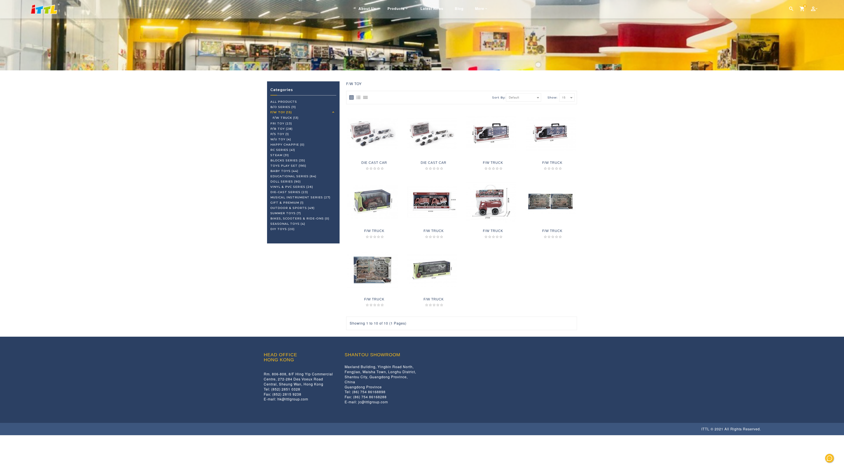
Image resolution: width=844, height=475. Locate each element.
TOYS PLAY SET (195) (288, 165)
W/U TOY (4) (280, 139)
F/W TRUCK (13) (285, 117)
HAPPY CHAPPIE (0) (287, 144)
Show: (553, 97)
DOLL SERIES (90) (285, 181)
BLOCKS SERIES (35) (287, 160)
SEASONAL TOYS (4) (287, 223)
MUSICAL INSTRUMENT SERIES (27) (300, 197)
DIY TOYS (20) (282, 229)
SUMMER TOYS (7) (285, 213)
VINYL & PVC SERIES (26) (291, 186)
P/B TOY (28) (281, 128)
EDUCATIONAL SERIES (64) (293, 176)
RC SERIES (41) (282, 150)
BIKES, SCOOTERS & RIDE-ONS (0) (299, 218)
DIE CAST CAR (374, 162)
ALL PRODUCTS (283, 101)
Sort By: (499, 97)
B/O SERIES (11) (283, 107)
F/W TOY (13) (281, 112)
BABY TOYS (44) (284, 171)
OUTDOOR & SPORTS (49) (292, 208)
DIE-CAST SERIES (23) (289, 192)
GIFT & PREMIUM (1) (287, 202)
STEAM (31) (279, 155)
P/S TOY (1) (279, 134)
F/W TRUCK (493, 162)
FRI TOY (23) (281, 123)
